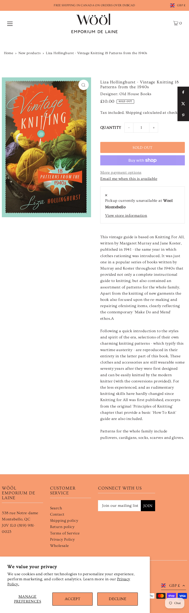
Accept (72, 599)
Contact (57, 514)
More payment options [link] (121, 172)
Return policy (62, 527)
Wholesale (59, 545)
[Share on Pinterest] (183, 115)
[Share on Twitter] (183, 104)
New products (29, 53)
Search (56, 508)
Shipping (134, 112)
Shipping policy (64, 520)
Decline (117, 599)
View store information (126, 215)
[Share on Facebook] (183, 92)
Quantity (110, 127)
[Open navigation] (10, 23)
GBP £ (181, 5)
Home (8, 53)
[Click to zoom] (83, 85)
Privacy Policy (62, 539)
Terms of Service (65, 533)
